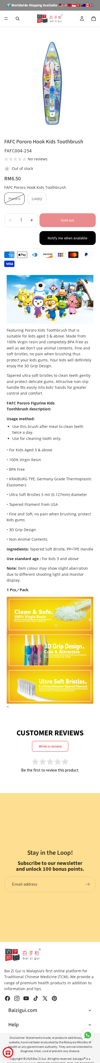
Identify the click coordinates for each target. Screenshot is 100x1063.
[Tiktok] (36, 998)
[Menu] (6, 18)
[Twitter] (45, 998)
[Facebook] (7, 998)
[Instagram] (17, 998)
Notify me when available (67, 238)
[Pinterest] (54, 998)
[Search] (17, 18)
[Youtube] (26, 998)
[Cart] (93, 18)
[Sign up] (87, 884)
